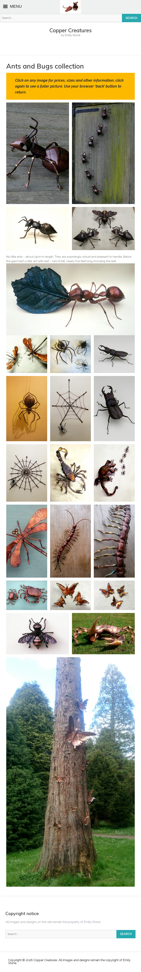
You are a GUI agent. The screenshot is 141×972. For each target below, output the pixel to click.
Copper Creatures (70, 30)
